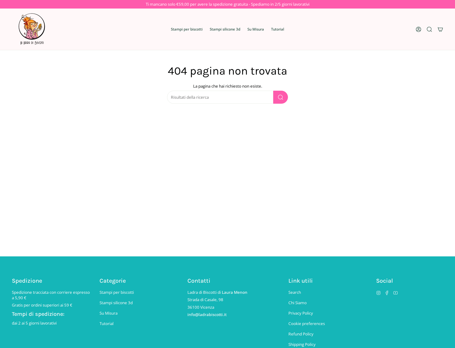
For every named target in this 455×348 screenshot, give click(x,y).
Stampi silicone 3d (116, 302)
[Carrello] (440, 29)
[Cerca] (280, 97)
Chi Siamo (297, 302)
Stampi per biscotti (117, 292)
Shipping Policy (302, 344)
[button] (186, 29)
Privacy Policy (300, 313)
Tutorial (107, 323)
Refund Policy (301, 334)
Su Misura (109, 313)
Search (294, 292)
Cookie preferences (306, 323)
